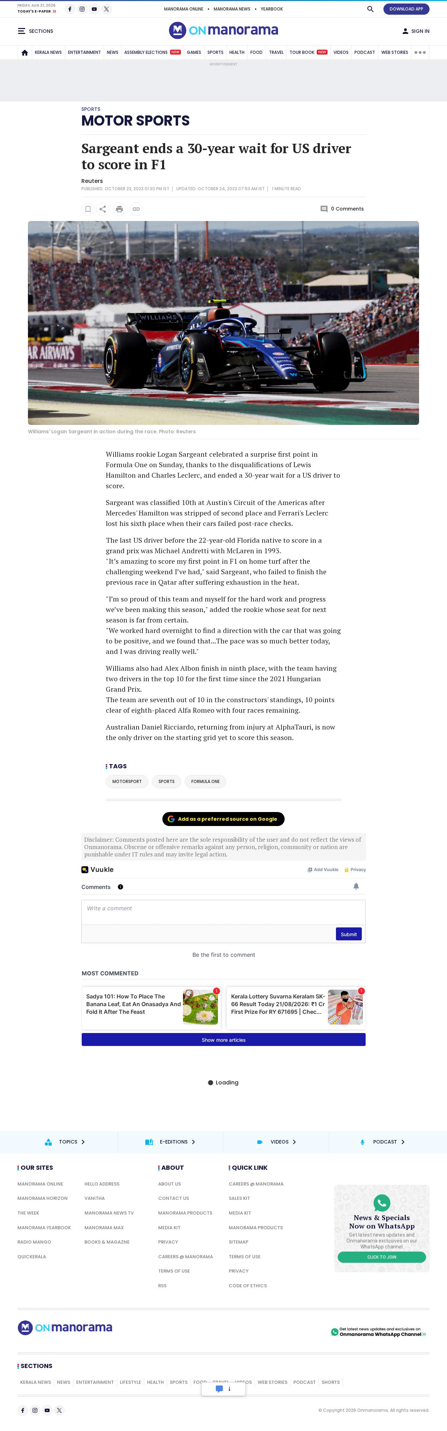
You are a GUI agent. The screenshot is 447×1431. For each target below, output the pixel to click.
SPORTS (215, 52)
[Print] (119, 209)
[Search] (370, 9)
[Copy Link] (136, 209)
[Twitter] (106, 9)
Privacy (168, 1242)
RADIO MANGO (34, 1242)
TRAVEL (276, 52)
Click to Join (381, 1257)
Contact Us (173, 1198)
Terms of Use (174, 1271)
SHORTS (331, 1382)
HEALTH (236, 52)
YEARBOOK (272, 9)
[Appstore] (305, 1332)
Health (155, 1382)
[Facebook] (70, 9)
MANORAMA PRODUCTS (185, 1213)
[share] (102, 209)
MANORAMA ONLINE (183, 9)
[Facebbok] (22, 1410)
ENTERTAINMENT (84, 52)
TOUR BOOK (308, 52)
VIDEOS (341, 52)
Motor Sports (135, 120)
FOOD (256, 52)
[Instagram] (82, 9)
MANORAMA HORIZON (42, 1198)
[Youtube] (94, 9)
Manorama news (232, 9)
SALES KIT (239, 1198)
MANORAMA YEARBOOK (44, 1227)
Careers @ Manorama (185, 1256)
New (175, 52)
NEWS (112, 52)
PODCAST (364, 52)
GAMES (194, 52)
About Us (169, 1184)
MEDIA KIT (169, 1227)
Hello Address (102, 1184)
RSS (162, 1285)
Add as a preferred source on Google (227, 819)
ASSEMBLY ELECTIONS (151, 52)
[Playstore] (256, 1332)
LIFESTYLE (130, 1382)
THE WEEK (28, 1213)
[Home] (25, 52)
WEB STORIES (394, 52)
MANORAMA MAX (104, 1227)
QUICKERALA (31, 1256)
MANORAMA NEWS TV (109, 1213)
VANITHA (95, 1198)
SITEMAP (238, 1242)
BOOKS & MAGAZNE (107, 1242)
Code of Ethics (248, 1285)
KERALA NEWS (48, 52)
